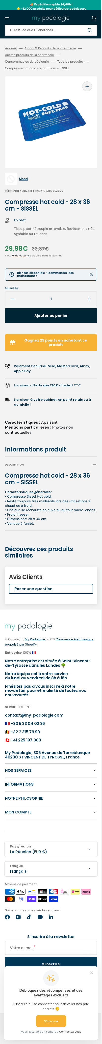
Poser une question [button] (33, 585)
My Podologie (35, 636)
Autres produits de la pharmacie (29, 55)
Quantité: (12, 281)
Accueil (11, 48)
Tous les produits (70, 62)
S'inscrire (47, 965)
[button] (6, 18)
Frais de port (20, 248)
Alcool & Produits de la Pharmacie (50, 48)
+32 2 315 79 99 (25, 729)
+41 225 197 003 (26, 737)
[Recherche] (83, 30)
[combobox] (47, 30)
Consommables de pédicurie (27, 62)
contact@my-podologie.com (34, 712)
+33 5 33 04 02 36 (28, 720)
